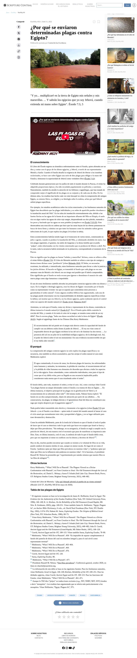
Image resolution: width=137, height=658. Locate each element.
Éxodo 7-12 (89, 179)
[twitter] (19, 33)
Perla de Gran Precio (68, 642)
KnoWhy (13, 12)
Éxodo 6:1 (65, 310)
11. (31, 562)
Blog (39, 636)
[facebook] (19, 27)
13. (31, 580)
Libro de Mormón (68, 636)
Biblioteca (78, 4)
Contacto (39, 638)
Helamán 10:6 (74, 263)
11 (48, 457)
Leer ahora (121, 25)
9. (30, 556)
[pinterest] (19, 39)
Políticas (98, 636)
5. (30, 544)
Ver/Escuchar (47, 4)
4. (30, 535)
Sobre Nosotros (90, 5)
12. (31, 568)
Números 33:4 (79, 302)
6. (30, 547)
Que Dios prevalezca (66, 563)
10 (95, 437)
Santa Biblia (68, 640)
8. (30, 553)
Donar (127, 5)
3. (30, 532)
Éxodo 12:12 (68, 302)
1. (30, 495)
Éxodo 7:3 (48, 260)
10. (31, 559)
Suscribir (98, 638)
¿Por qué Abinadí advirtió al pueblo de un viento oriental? (78, 482)
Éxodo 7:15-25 (90, 222)
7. (30, 550)
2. (30, 516)
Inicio (35, 4)
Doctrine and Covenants (68, 638)
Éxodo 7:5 (97, 408)
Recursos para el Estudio (63, 5)
